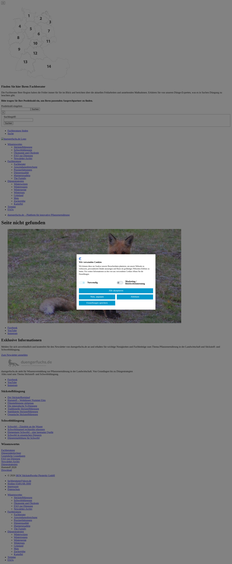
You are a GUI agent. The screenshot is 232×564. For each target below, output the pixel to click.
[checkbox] (82, 282)
